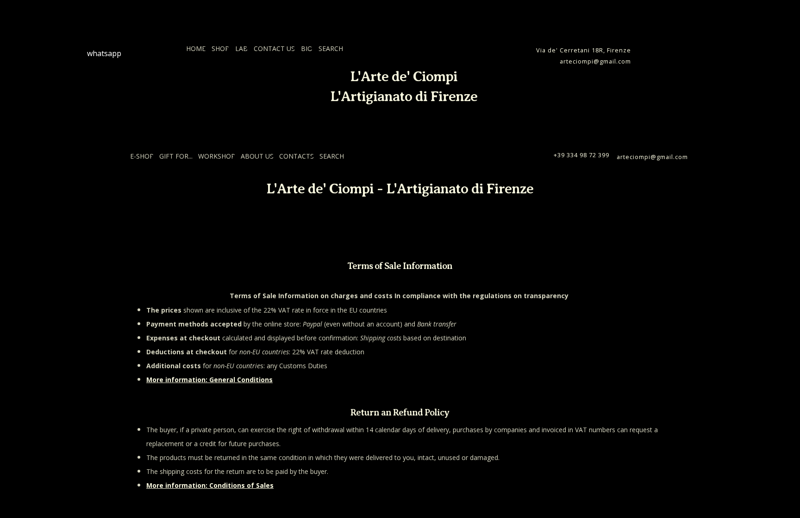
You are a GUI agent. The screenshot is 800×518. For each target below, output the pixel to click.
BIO (306, 48)
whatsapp (104, 53)
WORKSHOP (216, 156)
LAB (241, 48)
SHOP (220, 48)
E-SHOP (142, 156)
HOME (196, 48)
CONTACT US (274, 48)
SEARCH (331, 48)
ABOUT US (257, 156)
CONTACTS (296, 156)
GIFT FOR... (176, 156)
